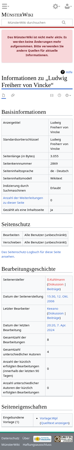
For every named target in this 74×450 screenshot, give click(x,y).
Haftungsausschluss (37, 444)
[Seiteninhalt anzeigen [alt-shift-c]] (3, 95)
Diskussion (56, 284)
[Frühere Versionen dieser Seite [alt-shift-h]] (59, 95)
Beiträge (53, 289)
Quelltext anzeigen (54, 423)
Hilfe (69, 72)
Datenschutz (10, 438)
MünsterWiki (17, 15)
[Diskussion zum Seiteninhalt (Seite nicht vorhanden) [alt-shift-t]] (13, 95)
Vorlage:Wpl (49, 418)
